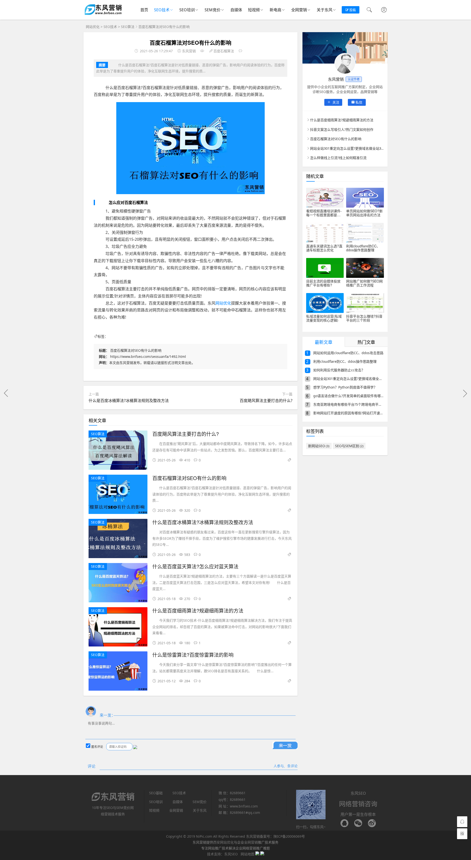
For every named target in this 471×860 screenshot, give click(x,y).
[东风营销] (103, 14)
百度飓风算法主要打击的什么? (266, 400)
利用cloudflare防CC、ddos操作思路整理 (363, 248)
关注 (335, 102)
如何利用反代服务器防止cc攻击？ (335, 370)
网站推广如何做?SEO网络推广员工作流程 (364, 283)
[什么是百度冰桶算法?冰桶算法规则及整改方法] (118, 539)
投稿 (352, 10)
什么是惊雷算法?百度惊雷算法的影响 (193, 654)
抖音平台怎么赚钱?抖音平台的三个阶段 (364, 318)
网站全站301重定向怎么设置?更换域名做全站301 (347, 148)
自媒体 (236, 10)
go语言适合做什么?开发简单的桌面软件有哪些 (344, 396)
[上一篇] (6, 393)
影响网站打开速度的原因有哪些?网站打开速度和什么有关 (344, 413)
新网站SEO (318, 445)
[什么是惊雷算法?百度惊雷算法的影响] (118, 671)
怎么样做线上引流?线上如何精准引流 (338, 157)
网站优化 (93, 26)
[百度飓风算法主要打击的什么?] (118, 450)
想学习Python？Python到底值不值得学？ (341, 387)
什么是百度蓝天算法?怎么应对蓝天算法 (195, 566)
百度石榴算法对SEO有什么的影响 (189, 478)
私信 (358, 102)
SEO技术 (162, 10)
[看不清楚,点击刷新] (135, 747)
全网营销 (299, 10)
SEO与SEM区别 (349, 445)
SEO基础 (156, 793)
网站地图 (247, 854)
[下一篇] (465, 393)
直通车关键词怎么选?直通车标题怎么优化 (324, 248)
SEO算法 (127, 26)
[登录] (384, 10)
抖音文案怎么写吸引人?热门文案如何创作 (341, 129)
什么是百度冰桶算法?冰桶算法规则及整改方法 (129, 400)
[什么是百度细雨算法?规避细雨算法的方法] (118, 627)
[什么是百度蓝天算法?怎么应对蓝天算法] (118, 583)
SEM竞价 (213, 10)
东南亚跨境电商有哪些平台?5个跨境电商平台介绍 (344, 404)
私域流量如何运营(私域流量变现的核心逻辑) (324, 318)
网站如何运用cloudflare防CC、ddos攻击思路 (344, 353)
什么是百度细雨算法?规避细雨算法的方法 (197, 610)
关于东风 (324, 10)
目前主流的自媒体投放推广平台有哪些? (323, 283)
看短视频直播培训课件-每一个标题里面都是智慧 (324, 213)
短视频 (254, 10)
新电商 (275, 10)
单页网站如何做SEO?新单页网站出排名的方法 (364, 213)
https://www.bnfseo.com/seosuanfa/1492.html (148, 356)
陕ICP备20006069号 (289, 836)
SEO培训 (187, 10)
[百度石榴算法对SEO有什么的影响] (118, 495)
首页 (144, 10)
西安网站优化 (223, 842)
